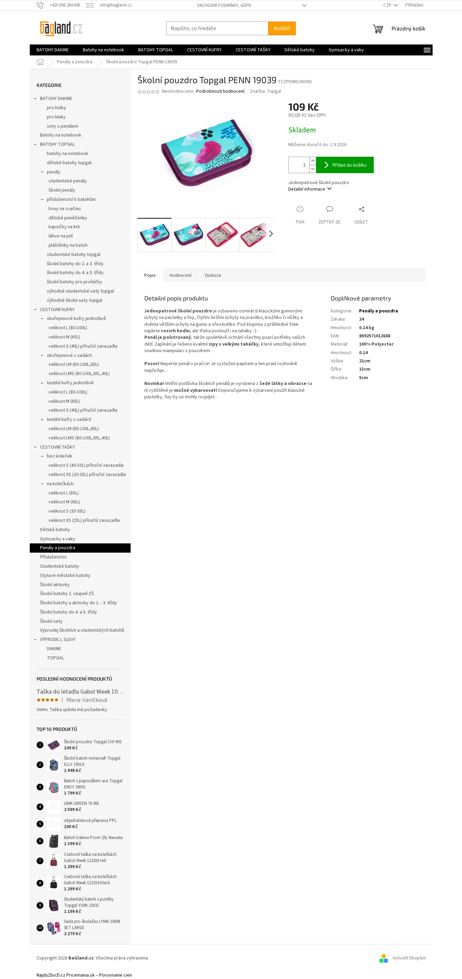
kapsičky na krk (64, 226)
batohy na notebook (67, 153)
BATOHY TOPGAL (57, 144)
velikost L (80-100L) (68, 327)
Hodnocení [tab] (181, 275)
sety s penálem (62, 126)
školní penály (62, 190)
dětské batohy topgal (69, 162)
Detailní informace (306, 189)
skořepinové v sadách (69, 355)
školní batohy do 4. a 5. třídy (75, 272)
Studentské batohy (59, 566)
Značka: (265, 91)
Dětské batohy (55, 529)
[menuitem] (53, 49)
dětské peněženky (68, 218)
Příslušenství (53, 557)
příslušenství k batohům (71, 199)
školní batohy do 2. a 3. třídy (75, 263)
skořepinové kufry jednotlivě (76, 318)
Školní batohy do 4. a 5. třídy (68, 612)
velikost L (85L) (64, 493)
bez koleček (59, 456)
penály (54, 172)
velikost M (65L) (64, 337)
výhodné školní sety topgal (74, 300)
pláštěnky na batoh (68, 245)
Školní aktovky (55, 584)
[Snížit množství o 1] (312, 169)
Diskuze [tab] (213, 275)
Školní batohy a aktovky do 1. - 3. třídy (78, 603)
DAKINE (54, 648)
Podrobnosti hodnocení (220, 91)
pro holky (56, 107)
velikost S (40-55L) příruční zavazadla (86, 465)
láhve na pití (61, 236)
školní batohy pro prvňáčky (74, 282)
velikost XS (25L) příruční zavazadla (84, 520)
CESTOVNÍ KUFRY (57, 309)
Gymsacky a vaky (57, 539)
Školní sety (51, 621)
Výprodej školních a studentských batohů (82, 630)
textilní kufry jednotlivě (70, 382)
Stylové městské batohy (65, 575)
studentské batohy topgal (73, 254)
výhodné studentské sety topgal (80, 291)
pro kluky (56, 117)
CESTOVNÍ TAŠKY (57, 447)
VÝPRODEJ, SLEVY (58, 639)
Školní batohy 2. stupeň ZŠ (67, 593)
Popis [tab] (150, 275)
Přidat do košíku (349, 165)
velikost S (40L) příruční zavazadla (83, 346)
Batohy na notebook (60, 135)
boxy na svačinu (65, 208)
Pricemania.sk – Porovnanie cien (99, 975)
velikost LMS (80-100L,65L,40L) (79, 373)
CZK (387, 5)
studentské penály (68, 181)
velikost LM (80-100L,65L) (74, 364)
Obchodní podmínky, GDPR (224, 5)
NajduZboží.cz (51, 975)
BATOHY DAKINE (56, 98)
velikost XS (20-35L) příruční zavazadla (87, 474)
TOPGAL (55, 658)
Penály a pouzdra (57, 547)
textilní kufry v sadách (69, 419)
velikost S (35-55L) (67, 511)
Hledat (282, 28)
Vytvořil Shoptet (409, 958)
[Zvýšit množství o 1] (312, 161)
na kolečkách (60, 483)
